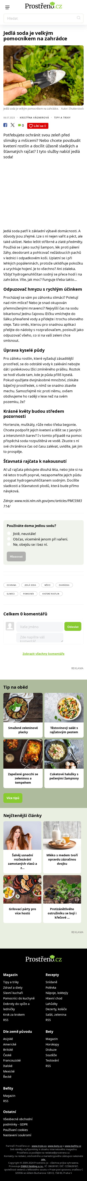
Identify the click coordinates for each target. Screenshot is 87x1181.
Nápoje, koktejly (57, 993)
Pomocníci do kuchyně (19, 998)
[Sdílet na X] (12, 126)
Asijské (8, 1039)
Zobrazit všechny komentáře (43, 654)
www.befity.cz (73, 1145)
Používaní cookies (15, 1130)
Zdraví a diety (12, 988)
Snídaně (51, 982)
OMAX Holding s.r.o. (32, 1166)
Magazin (52, 1039)
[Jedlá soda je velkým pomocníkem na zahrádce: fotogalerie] (43, 75)
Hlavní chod (54, 998)
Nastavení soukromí (17, 1135)
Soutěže (51, 1055)
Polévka (51, 988)
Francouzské (12, 1060)
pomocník (28, 594)
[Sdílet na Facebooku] (5, 126)
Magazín (10, 974)
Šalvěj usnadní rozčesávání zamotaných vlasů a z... (22, 861)
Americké (9, 1044)
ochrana (11, 585)
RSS (5, 1020)
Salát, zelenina (56, 1015)
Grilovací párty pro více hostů (22, 911)
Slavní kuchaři (13, 993)
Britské (8, 1050)
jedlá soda (30, 585)
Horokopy (52, 1044)
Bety (49, 1031)
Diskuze (51, 1050)
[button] (79, 18)
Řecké (7, 1077)
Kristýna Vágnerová (34, 117)
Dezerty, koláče (56, 1009)
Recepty (52, 974)
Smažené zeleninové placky (23, 730)
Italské (7, 1066)
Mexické (9, 1071)
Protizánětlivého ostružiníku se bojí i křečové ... (62, 913)
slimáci (11, 594)
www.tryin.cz (39, 1145)
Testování (52, 1060)
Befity (8, 1088)
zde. (43, 1159)
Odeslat (73, 627)
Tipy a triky (62, 117)
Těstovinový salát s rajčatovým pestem (64, 730)
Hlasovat (16, 556)
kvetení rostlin (50, 594)
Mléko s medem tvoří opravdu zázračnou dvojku (62, 859)
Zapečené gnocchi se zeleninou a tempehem (23, 778)
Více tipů (13, 798)
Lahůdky (51, 1004)
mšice (47, 585)
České (7, 1055)
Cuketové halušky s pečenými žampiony (64, 776)
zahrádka (64, 585)
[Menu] (7, 7)
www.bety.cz (55, 1145)
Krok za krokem (14, 1015)
